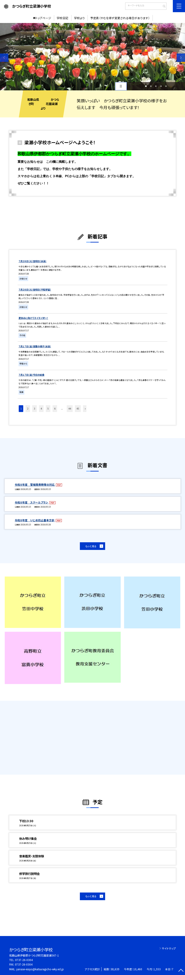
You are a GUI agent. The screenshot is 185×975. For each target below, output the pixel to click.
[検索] (162, 6)
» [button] (85, 408)
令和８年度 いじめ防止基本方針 (35, 520)
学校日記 (62, 18)
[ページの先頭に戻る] (181, 971)
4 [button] (161, 86)
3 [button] (156, 86)
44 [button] (69, 408)
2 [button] (151, 86)
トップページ (43, 18)
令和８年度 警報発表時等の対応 (35, 484)
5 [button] (166, 86)
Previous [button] (4, 58)
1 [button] (146, 86)
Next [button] (181, 58)
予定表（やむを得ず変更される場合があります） (120, 18)
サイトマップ (169, 948)
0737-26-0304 (24, 960)
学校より (79, 18)
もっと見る (91, 546)
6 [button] (55, 408)
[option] (92, 56)
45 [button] (77, 408)
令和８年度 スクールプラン (32, 502)
